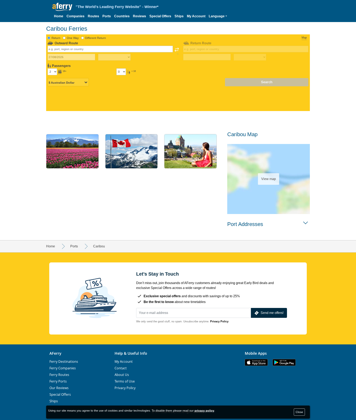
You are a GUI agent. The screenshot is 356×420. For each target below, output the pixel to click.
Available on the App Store (256, 362)
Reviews (139, 16)
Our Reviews (59, 388)
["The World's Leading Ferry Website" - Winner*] (62, 7)
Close (299, 412)
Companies (75, 16)
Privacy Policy (219, 321)
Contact (121, 368)
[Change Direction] (177, 51)
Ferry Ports (58, 381)
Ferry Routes (59, 374)
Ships (179, 16)
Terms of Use (125, 381)
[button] (218, 16)
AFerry (55, 353)
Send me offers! (272, 313)
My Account (196, 16)
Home (58, 16)
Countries (122, 16)
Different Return (95, 38)
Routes (93, 16)
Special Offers (160, 16)
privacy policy (204, 410)
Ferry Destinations (63, 361)
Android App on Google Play (284, 362)
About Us (122, 374)
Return (56, 38)
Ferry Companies (62, 368)
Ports (106, 16)
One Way (73, 38)
